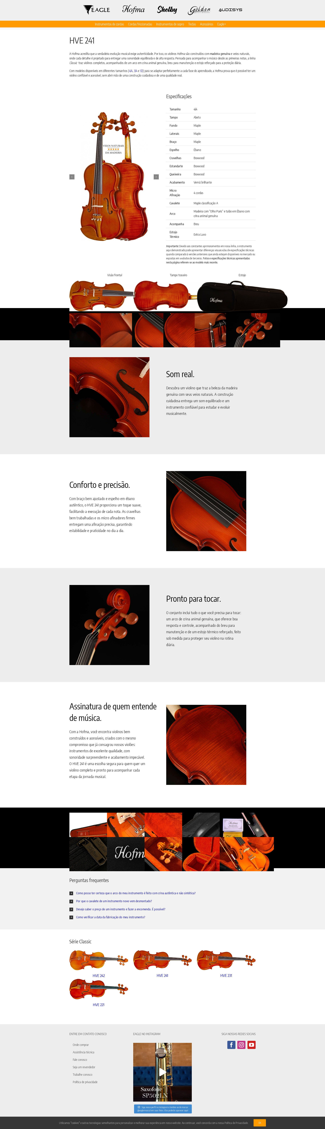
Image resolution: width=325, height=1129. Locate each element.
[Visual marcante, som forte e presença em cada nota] (162, 1072)
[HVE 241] (162, 960)
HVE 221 (98, 1004)
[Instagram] (241, 1045)
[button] (71, 176)
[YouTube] (251, 1045)
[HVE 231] (226, 960)
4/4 (131, 71)
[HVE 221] (98, 989)
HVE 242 (99, 975)
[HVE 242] (98, 960)
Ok (259, 1122)
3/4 (135, 71)
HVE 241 (162, 975)
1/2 (141, 71)
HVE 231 (226, 975)
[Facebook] (231, 1045)
